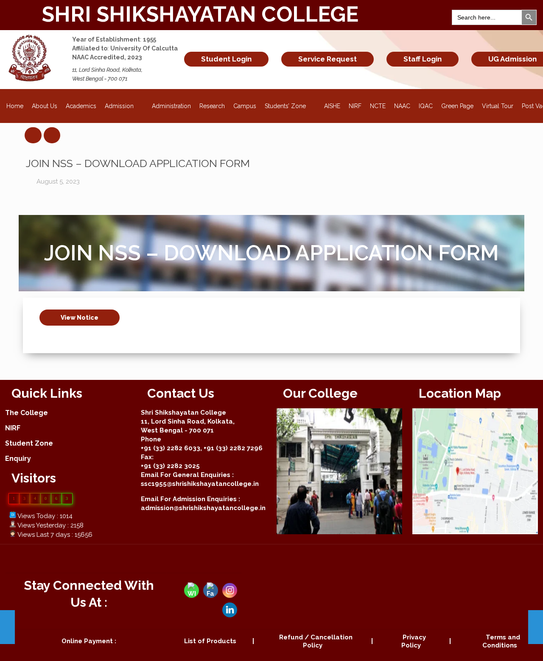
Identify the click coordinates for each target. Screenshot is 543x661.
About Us (44, 106)
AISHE (332, 106)
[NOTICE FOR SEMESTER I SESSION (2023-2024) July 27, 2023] (7, 627)
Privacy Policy (413, 641)
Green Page (457, 106)
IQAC (426, 106)
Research (212, 106)
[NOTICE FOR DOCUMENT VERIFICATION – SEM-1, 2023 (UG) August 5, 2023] (535, 627)
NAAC (402, 106)
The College (26, 413)
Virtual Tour (497, 106)
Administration (171, 106)
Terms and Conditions (501, 641)
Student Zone (29, 443)
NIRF (355, 106)
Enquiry (18, 459)
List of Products (210, 641)
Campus (244, 106)
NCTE (378, 106)
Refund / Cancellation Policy (316, 641)
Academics (81, 106)
